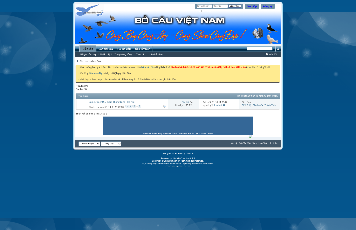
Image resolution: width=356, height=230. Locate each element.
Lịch (110, 54)
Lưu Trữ (263, 143)
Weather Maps (170, 133)
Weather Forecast (152, 133)
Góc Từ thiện (142, 49)
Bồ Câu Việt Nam (248, 143)
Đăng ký (268, 6)
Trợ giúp (252, 6)
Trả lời (185, 102)
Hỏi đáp (102, 54)
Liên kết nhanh (157, 54)
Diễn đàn (88, 49)
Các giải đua (105, 49)
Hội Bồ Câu (124, 49)
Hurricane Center (204, 133)
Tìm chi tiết (271, 54)
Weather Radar (186, 133)
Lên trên (273, 143)
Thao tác (140, 54)
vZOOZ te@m (171, 166)
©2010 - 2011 (184, 166)
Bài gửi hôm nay (88, 54)
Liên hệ (233, 143)
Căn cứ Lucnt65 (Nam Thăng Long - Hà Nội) (112, 102)
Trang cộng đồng (123, 54)
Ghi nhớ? (206, 11)
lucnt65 (103, 107)
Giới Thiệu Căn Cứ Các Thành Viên (259, 105)
